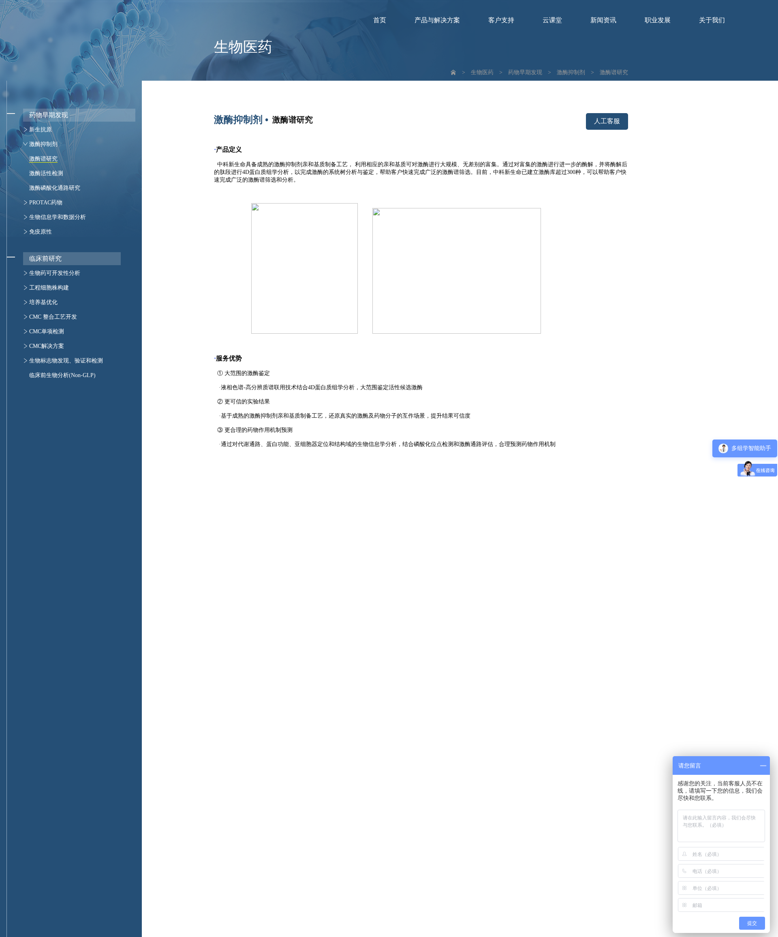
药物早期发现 (525, 72)
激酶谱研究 (614, 72)
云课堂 (552, 20)
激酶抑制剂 (571, 72)
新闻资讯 (603, 20)
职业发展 (658, 20)
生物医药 (482, 72)
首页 (379, 20)
